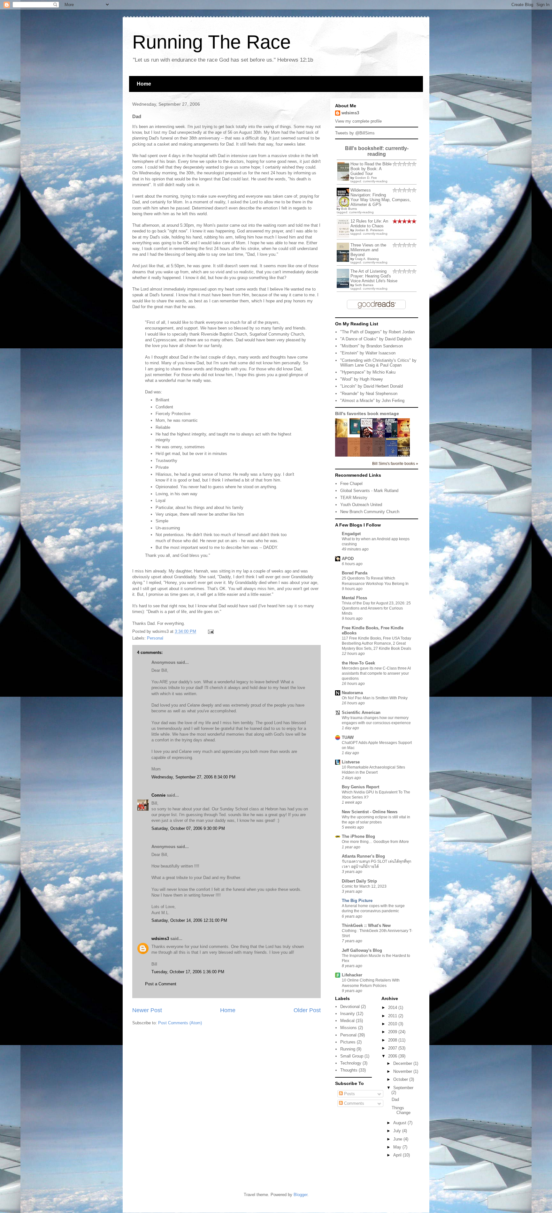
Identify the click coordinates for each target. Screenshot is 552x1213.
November (403, 1071)
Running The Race (211, 42)
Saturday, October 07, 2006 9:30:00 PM (188, 828)
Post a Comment (160, 984)
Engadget (351, 533)
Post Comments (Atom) (180, 1022)
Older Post (307, 1010)
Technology (350, 1063)
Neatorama (352, 692)
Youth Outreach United (361, 504)
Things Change (401, 1110)
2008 (393, 1040)
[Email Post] (210, 631)
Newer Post (147, 1010)
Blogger (300, 1194)
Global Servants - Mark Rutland (369, 490)
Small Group (351, 1056)
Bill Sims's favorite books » (395, 463)
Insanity (347, 1013)
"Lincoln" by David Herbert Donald (371, 386)
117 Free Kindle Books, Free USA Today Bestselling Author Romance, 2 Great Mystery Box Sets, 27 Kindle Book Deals (376, 643)
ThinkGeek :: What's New (366, 925)
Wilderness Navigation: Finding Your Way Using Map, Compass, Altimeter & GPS (380, 197)
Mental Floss (354, 597)
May (397, 1147)
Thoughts (348, 1070)
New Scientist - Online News (369, 811)
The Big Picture (357, 900)
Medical (347, 1020)
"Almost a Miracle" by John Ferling (372, 400)
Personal (155, 638)
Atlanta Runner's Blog (363, 856)
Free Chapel (351, 483)
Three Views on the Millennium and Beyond (368, 250)
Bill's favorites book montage (367, 413)
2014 (393, 1007)
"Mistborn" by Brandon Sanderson (371, 346)
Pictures (348, 1042)
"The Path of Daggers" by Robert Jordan (377, 332)
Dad (395, 1099)
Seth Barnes (364, 285)
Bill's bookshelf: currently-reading (377, 151)
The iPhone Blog (358, 836)
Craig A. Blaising (367, 259)
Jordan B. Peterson (369, 230)
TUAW (348, 737)
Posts (349, 1093)
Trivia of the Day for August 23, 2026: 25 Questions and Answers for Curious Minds (376, 608)
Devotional (350, 1006)
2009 (393, 1031)
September (403, 1087)
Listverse (351, 762)
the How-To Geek (358, 663)
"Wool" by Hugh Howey (361, 379)
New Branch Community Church (369, 511)
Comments (353, 1103)
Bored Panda (354, 573)
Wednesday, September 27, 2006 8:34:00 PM (193, 777)
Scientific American (361, 712)
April (398, 1155)
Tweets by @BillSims (355, 133)
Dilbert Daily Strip (359, 881)
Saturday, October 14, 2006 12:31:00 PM (189, 920)
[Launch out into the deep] (356, 432)
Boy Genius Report (360, 787)
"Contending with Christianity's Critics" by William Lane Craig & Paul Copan (378, 363)
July (397, 1130)
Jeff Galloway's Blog (362, 950)
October (401, 1079)
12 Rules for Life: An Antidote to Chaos (369, 223)
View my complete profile (358, 121)
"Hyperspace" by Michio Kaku (367, 372)
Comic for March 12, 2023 (364, 886)
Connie (158, 795)
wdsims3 (160, 938)
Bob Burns (349, 208)
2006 (393, 1056)
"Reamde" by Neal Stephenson (368, 393)
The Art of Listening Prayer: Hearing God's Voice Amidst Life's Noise (373, 276)
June (398, 1139)
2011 (393, 1015)
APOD (348, 558)
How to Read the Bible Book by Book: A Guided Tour (371, 169)
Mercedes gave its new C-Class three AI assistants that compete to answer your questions (376, 673)
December (403, 1063)
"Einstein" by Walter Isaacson (367, 353)
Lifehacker (352, 975)
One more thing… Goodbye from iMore (375, 841)
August (400, 1122)
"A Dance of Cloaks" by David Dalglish (375, 339)
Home (144, 84)
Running (347, 1049)
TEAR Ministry (353, 497)
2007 (393, 1048)
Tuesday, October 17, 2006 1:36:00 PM (187, 971)
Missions (348, 1027)
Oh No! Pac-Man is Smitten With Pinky (375, 698)
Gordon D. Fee (366, 177)
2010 (393, 1023)
